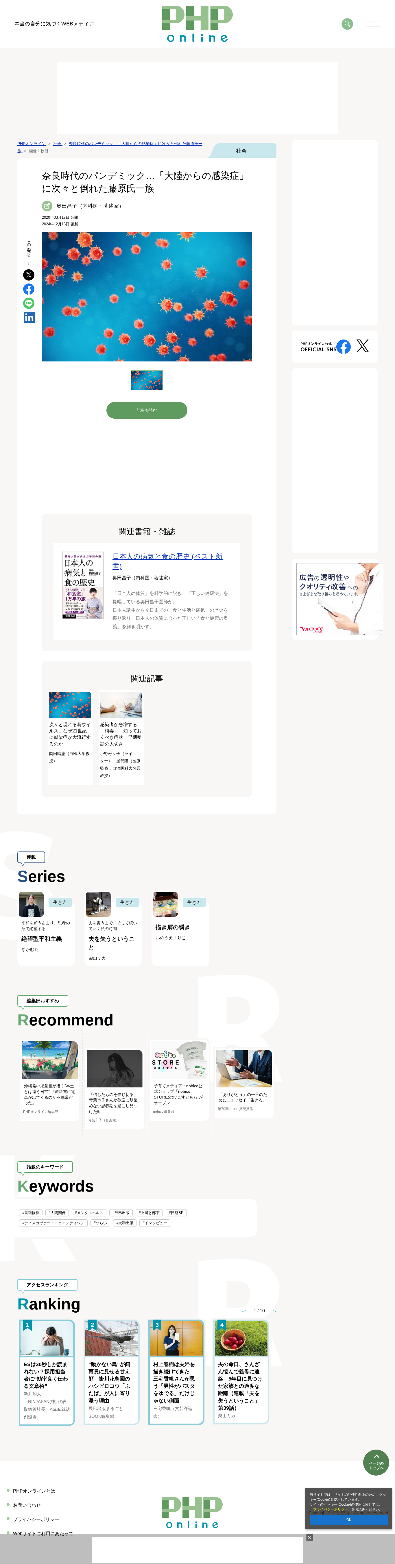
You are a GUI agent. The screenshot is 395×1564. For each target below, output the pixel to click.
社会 (241, 151)
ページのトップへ (376, 1465)
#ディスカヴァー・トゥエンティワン (53, 1223)
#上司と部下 (149, 1213)
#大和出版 (124, 1223)
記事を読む (147, 410)
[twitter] (28, 274)
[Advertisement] (197, 98)
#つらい (100, 1223)
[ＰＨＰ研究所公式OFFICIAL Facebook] (343, 346)
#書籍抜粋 (30, 1213)
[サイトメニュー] (373, 24)
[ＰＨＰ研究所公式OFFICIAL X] (363, 345)
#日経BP (176, 1213)
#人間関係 (57, 1213)
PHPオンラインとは (34, 1491)
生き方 (60, 902)
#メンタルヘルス (89, 1213)
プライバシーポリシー (330, 1509)
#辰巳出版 (121, 1213)
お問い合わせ (27, 1505)
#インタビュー (155, 1223)
